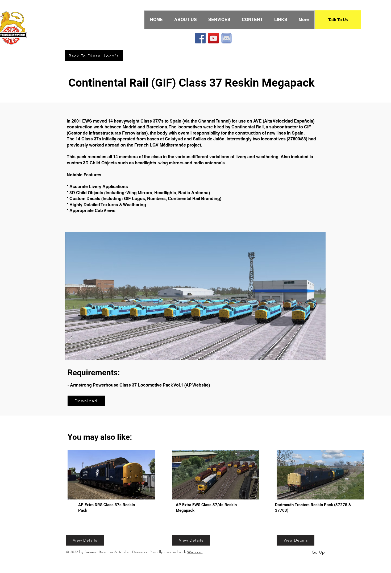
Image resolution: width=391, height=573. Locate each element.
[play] (312, 355)
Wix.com (194, 552)
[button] (257, 296)
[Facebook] (200, 38)
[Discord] (226, 38)
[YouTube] (213, 38)
